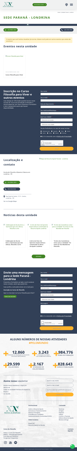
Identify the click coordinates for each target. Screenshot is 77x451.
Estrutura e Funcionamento (37, 411)
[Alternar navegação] (71, 5)
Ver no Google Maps (10, 201)
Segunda (55, 131)
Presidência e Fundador (36, 414)
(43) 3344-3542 (68, 30)
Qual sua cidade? (46, 117)
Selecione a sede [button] (39, 4)
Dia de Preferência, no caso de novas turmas (56, 128)
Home (59, 12)
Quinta (44, 133)
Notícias (61, 409)
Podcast (61, 412)
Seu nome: (44, 91)
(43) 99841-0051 (12, 30)
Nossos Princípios (34, 412)
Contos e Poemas (64, 416)
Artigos (61, 411)
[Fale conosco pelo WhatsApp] (72, 446)
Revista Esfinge (64, 420)
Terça (62, 131)
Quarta (68, 131)
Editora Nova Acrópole (66, 418)
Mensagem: (45, 303)
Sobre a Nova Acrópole (35, 409)
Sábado (57, 133)
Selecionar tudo (46, 131)
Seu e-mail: (45, 98)
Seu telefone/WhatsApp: (49, 110)
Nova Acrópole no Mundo (36, 425)
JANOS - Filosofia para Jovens (13, 434)
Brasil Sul (31, 423)
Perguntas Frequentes (11, 438)
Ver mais (38, 256)
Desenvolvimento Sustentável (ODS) (40, 416)
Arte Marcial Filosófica (11, 436)
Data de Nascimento (48, 104)
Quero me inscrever (10, 296)
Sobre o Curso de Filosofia (12, 433)
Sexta (50, 133)
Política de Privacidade (64, 136)
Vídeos (61, 414)
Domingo (64, 133)
